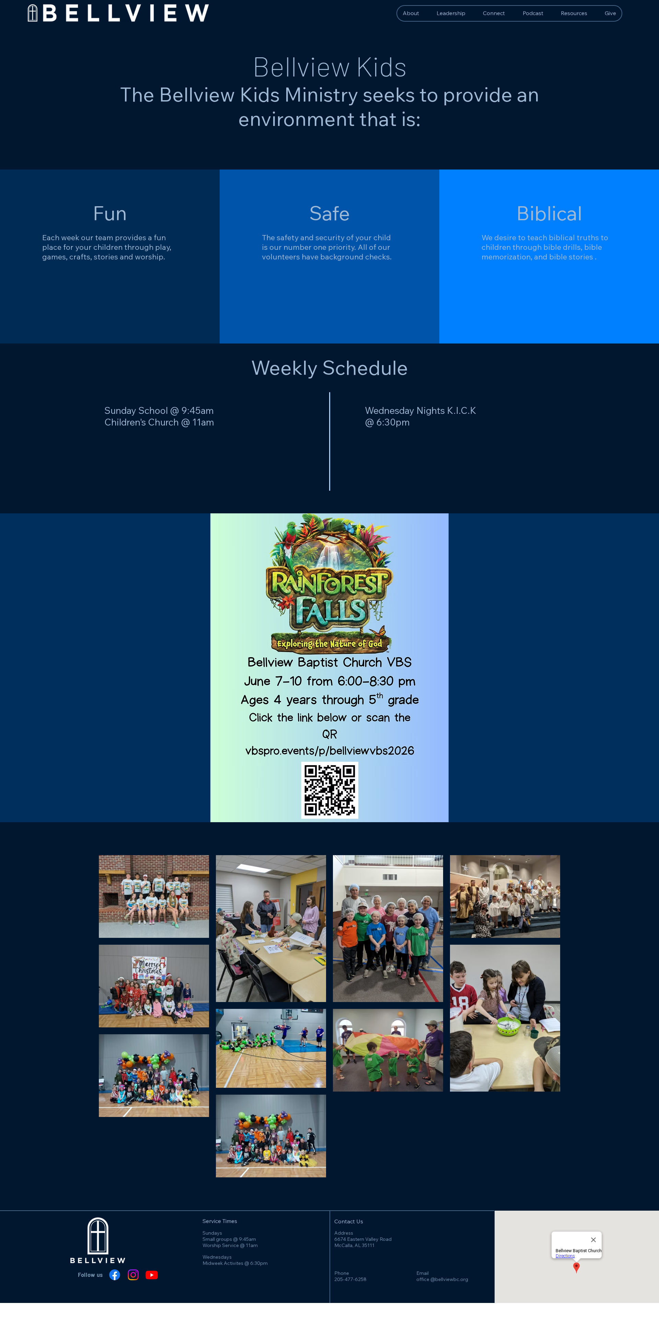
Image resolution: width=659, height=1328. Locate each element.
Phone (341, 1273)
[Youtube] (151, 1275)
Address (343, 1233)
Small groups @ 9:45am (229, 1239)
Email (422, 1273)
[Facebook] (114, 1275)
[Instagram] (133, 1275)
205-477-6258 (350, 1279)
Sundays (212, 1233)
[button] (574, 13)
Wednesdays (217, 1257)
